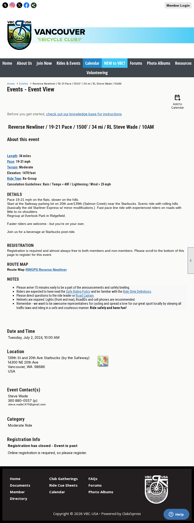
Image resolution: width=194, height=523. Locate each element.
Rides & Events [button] (68, 63)
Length (12, 156)
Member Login (178, 5)
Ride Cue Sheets (63, 485)
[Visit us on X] (19, 5)
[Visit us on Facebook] (27, 5)
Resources (183, 63)
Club (131, 513)
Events (23, 83)
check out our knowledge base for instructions (84, 114)
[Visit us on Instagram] (12, 5)
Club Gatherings (63, 478)
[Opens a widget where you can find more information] (176, 515)
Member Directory (18, 495)
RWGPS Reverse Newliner (46, 269)
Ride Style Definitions (137, 291)
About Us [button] (24, 63)
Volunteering (97, 72)
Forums (136, 63)
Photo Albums (158, 63)
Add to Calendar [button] (177, 101)
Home (7, 63)
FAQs (92, 478)
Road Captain (85, 295)
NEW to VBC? (114, 63)
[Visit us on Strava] (5, 5)
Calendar (92, 63)
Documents (20, 485)
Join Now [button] (44, 63)
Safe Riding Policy (78, 291)
